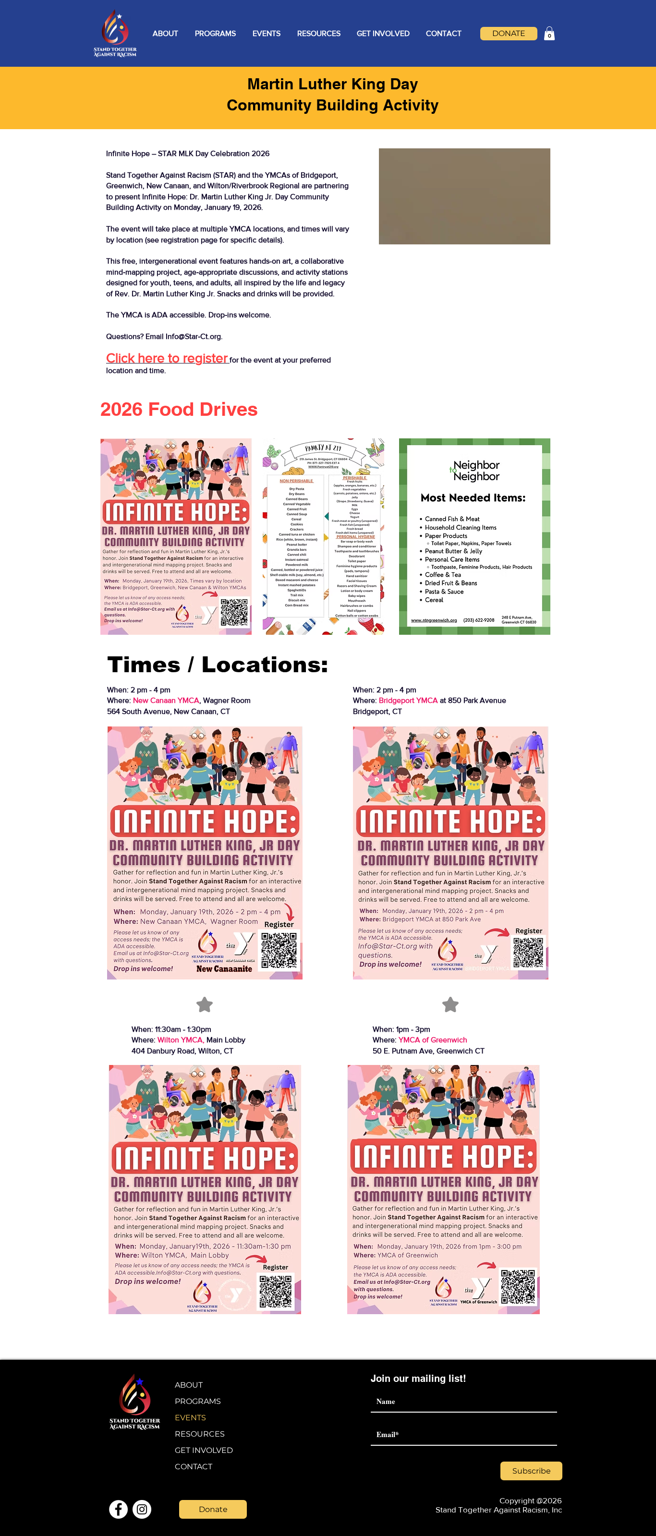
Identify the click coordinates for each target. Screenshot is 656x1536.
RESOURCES (200, 1434)
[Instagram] (142, 1509)
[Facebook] (118, 1509)
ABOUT (189, 1385)
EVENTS (190, 1417)
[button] (165, 33)
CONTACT (193, 1466)
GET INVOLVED (204, 1450)
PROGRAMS (198, 1401)
